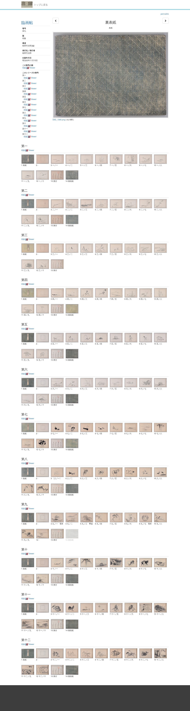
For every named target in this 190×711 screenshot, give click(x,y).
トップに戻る (41, 4)
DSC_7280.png (59, 119)
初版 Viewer (28, 67)
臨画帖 (27, 22)
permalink (165, 14)
